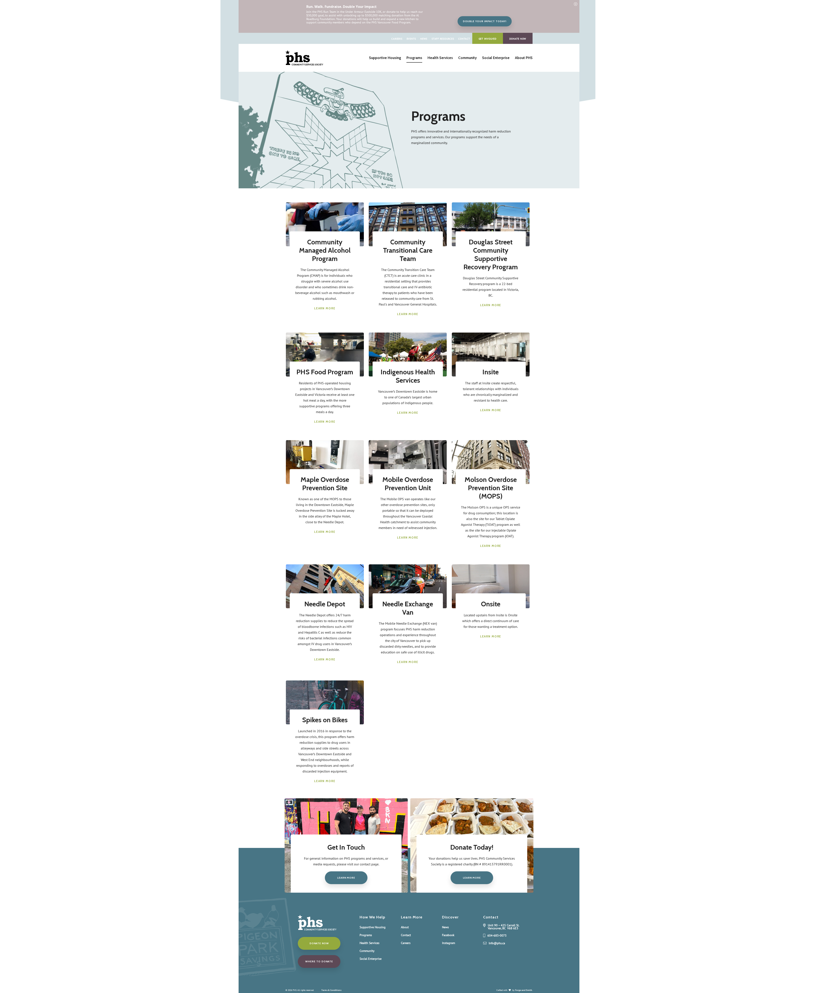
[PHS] (304, 63)
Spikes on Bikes (325, 720)
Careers (396, 38)
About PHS (524, 58)
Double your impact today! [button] (484, 21)
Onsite (490, 604)
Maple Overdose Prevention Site (325, 483)
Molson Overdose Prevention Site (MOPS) (491, 487)
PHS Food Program (325, 372)
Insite (490, 372)
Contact (464, 38)
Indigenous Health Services (408, 376)
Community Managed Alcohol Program (325, 250)
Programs (414, 58)
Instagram (448, 943)
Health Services (440, 58)
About (405, 927)
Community (467, 58)
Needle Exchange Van (407, 608)
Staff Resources (443, 38)
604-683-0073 (497, 935)
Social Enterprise (496, 58)
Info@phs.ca (497, 943)
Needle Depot (324, 604)
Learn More (325, 308)
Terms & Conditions (331, 990)
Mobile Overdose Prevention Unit (407, 483)
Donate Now (517, 38)
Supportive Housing (385, 58)
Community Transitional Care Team (407, 250)
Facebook (448, 935)
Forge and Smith (523, 990)
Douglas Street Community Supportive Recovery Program (491, 254)
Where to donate (319, 961)
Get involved (488, 38)
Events (411, 38)
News (423, 38)
